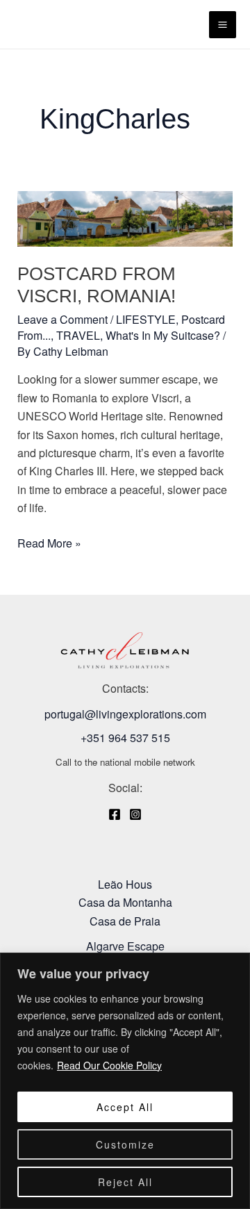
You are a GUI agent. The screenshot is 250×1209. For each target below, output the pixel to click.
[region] (125, 1081)
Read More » (49, 542)
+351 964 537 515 (125, 738)
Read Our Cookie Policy (109, 1065)
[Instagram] (135, 814)
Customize (125, 1144)
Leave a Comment (62, 319)
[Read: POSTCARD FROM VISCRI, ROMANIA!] (125, 217)
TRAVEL (78, 335)
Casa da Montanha (125, 902)
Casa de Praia (125, 921)
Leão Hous (125, 884)
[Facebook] (114, 814)
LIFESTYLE (146, 319)
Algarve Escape (125, 946)
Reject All (125, 1182)
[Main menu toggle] (222, 24)
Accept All (125, 1107)
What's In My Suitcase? (163, 335)
